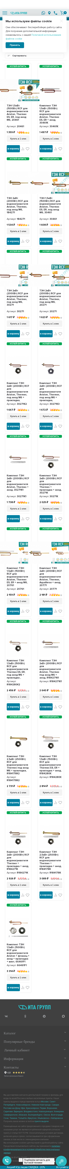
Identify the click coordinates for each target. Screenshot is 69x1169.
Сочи (6, 1118)
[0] (62, 12)
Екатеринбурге (35, 1115)
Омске (46, 1115)
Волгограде (57, 1115)
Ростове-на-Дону (12, 1108)
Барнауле (18, 1111)
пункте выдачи (41, 1121)
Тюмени (13, 1118)
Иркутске (32, 1118)
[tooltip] (6, 1016)
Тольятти (22, 1118)
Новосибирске (23, 1105)
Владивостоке (31, 1111)
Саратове (8, 1111)
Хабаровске (57, 1118)
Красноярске (32, 1108)
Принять (15, 45)
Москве (45, 1101)
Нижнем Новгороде (41, 1105)
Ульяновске (43, 1118)
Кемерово (59, 1111)
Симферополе (11, 1115)
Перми (43, 1108)
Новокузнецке (46, 1111)
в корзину (13, 148)
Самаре (55, 1105)
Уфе (23, 1108)
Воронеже (52, 1108)
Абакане (23, 1115)
